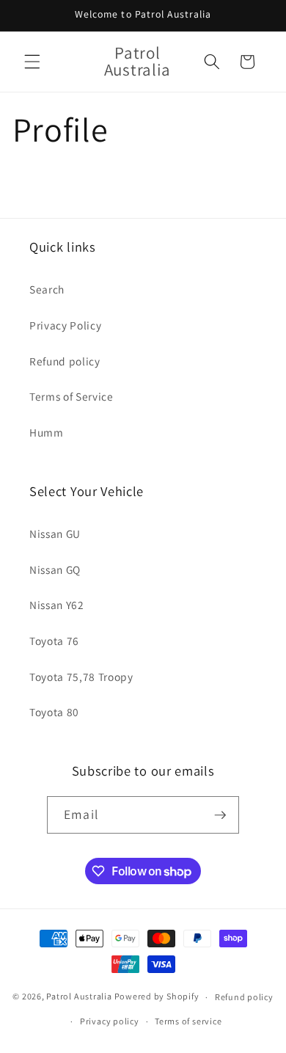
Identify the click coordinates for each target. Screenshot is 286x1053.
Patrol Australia (78, 996)
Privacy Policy (65, 325)
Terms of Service (71, 396)
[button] (32, 61)
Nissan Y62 (56, 604)
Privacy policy (109, 1021)
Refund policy (64, 361)
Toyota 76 (54, 640)
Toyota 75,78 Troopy (81, 676)
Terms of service (188, 1021)
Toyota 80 (54, 711)
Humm (46, 432)
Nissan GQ (55, 569)
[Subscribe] (220, 815)
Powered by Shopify (156, 996)
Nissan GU (55, 533)
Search (47, 289)
